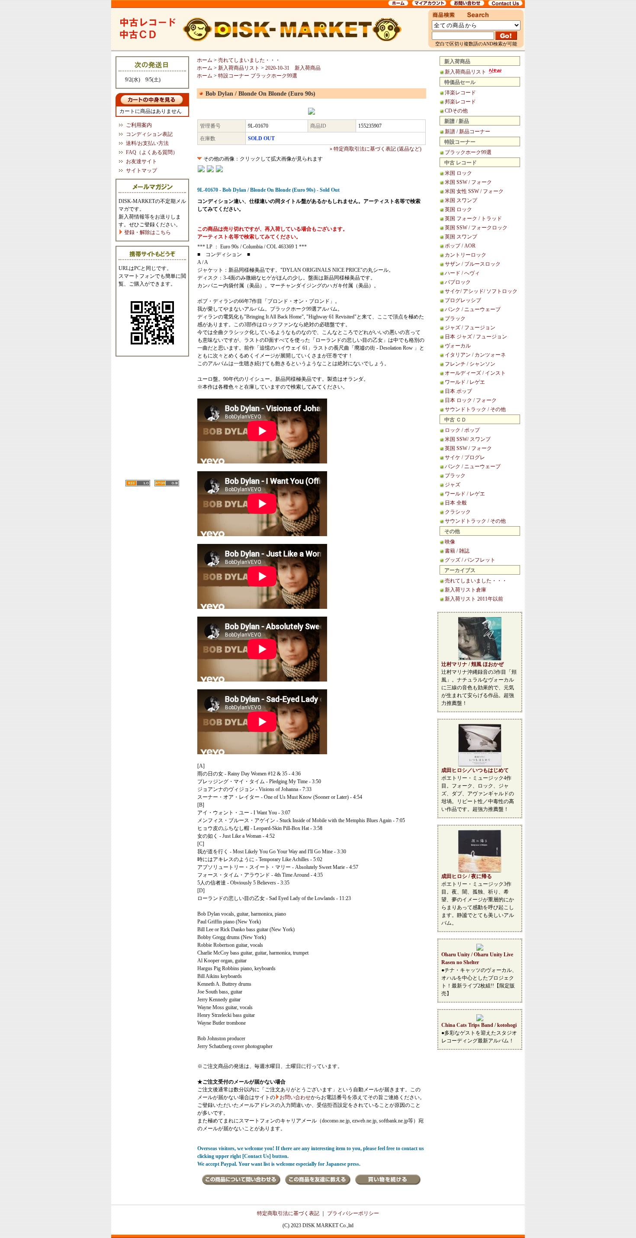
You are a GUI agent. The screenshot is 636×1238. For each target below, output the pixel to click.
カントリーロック (465, 255)
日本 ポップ (458, 391)
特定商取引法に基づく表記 (288, 1213)
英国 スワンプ (461, 237)
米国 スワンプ (461, 200)
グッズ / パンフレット (470, 560)
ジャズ (452, 485)
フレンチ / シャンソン (470, 364)
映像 (450, 542)
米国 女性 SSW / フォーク (474, 191)
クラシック (458, 512)
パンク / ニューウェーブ (473, 309)
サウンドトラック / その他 (475, 409)
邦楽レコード (460, 102)
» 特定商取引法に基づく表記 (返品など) (375, 149)
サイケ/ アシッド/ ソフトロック (481, 291)
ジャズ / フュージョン (470, 328)
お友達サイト (141, 161)
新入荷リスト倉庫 (465, 590)
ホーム (204, 60)
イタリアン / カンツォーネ (475, 355)
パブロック (458, 282)
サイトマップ (141, 170)
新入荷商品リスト (466, 72)
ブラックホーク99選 (468, 152)
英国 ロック (458, 209)
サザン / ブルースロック (473, 264)
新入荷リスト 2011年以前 (474, 599)
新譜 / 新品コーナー (467, 132)
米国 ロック (458, 173)
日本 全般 (456, 503)
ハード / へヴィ (462, 273)
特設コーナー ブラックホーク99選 (257, 76)
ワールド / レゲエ (465, 382)
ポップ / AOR (460, 246)
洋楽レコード (460, 93)
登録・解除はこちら (147, 232)
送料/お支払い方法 (147, 143)
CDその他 (456, 111)
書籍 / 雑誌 (457, 551)
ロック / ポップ (462, 430)
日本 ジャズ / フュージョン (476, 337)
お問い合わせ (295, 1097)
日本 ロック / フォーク (471, 400)
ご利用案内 (139, 125)
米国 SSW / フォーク (468, 182)
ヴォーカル (458, 346)
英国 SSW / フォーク (468, 448)
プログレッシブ (463, 300)
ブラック (455, 318)
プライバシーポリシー (353, 1213)
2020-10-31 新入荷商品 (293, 68)
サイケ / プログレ (465, 457)
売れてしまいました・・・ (476, 581)
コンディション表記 (149, 134)
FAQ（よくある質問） (152, 152)
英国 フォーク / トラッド (473, 218)
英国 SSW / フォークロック (476, 228)
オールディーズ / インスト (475, 373)
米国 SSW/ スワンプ (468, 439)
